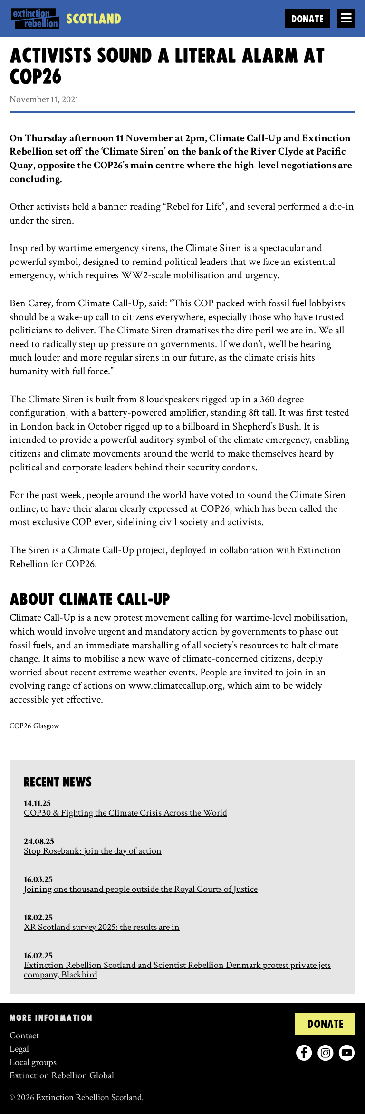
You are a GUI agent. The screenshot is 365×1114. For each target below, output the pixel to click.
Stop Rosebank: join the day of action (93, 851)
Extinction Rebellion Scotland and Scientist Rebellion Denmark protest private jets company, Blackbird (177, 970)
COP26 (20, 726)
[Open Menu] (346, 18)
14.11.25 (37, 803)
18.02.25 (38, 917)
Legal (19, 1049)
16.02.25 (38, 955)
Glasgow (46, 726)
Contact (24, 1035)
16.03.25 (38, 879)
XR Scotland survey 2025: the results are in (102, 927)
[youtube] (346, 1053)
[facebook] (304, 1053)
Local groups (33, 1062)
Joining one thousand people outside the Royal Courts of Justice (141, 889)
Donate (307, 19)
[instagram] (325, 1053)
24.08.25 (39, 841)
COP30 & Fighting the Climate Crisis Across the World (125, 813)
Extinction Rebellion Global (62, 1075)
